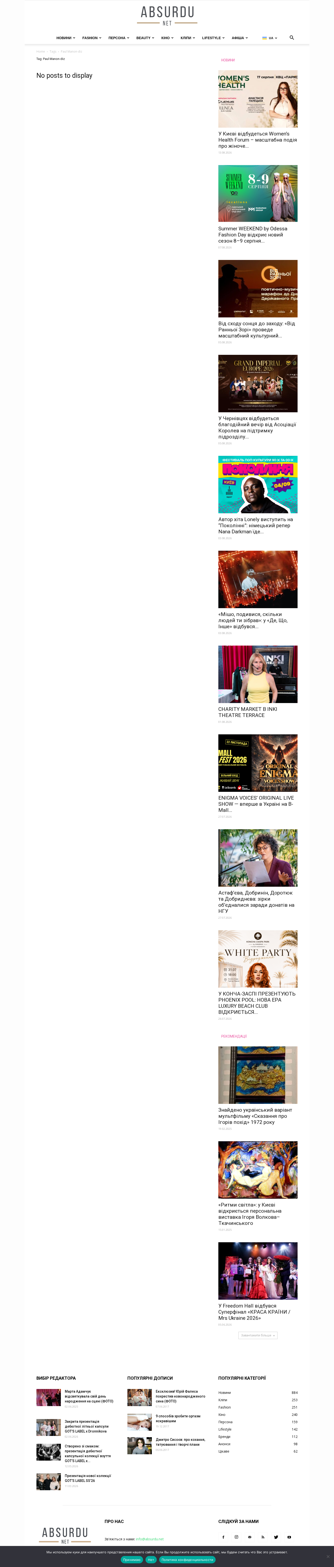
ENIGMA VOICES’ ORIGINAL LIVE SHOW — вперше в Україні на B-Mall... (256, 804)
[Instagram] (236, 1537)
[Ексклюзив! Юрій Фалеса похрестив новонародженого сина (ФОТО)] (139, 1397)
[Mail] (250, 1537)
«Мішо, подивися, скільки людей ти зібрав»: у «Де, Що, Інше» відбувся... (253, 620)
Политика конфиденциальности (187, 1560)
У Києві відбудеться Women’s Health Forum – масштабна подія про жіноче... (257, 140)
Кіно (165, 38)
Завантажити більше (256, 1335)
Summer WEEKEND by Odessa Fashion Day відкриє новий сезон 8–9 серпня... (252, 235)
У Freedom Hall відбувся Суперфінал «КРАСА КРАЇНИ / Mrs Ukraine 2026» (254, 1312)
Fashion (90, 38)
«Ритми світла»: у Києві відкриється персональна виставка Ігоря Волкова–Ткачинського (249, 1214)
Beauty (143, 38)
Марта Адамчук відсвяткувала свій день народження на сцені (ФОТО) (89, 1396)
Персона (117, 38)
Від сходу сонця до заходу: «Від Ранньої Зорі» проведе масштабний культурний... (256, 330)
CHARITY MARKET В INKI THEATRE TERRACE (247, 712)
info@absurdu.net (150, 1539)
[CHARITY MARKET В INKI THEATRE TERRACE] (258, 674)
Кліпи (186, 38)
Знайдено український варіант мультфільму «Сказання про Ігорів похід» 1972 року (255, 1116)
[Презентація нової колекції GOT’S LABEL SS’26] (48, 1481)
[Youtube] (289, 1537)
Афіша (238, 38)
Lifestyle (211, 38)
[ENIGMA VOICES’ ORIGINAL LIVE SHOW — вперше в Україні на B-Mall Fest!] (258, 763)
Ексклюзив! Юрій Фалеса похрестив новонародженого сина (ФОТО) (180, 1396)
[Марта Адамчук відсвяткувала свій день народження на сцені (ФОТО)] (48, 1397)
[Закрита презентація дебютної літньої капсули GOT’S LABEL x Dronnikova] (48, 1427)
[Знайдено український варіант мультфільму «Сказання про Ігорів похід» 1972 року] (258, 1075)
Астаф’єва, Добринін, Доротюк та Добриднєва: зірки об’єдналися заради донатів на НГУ (256, 902)
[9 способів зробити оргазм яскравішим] (139, 1422)
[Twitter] (276, 1537)
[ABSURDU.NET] (167, 16)
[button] (292, 38)
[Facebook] (223, 1537)
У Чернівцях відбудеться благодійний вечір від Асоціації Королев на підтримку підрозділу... (257, 427)
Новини (63, 38)
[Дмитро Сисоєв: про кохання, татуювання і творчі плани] (139, 1445)
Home (40, 51)
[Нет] (327, 1556)
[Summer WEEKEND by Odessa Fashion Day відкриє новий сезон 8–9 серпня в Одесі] (258, 194)
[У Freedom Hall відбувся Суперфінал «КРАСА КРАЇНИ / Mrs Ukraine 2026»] (258, 1271)
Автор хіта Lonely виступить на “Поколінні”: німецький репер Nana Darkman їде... (255, 525)
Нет (151, 1560)
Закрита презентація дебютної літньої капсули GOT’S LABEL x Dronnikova (87, 1426)
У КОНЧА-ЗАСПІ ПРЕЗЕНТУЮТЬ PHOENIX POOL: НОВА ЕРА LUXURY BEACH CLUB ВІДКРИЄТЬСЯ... (257, 1003)
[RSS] (263, 1537)
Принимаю (132, 1560)
